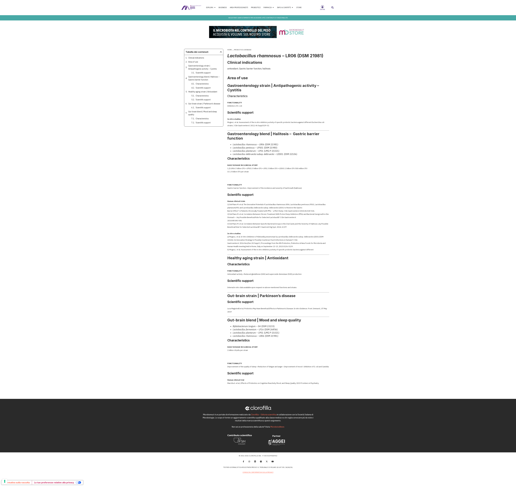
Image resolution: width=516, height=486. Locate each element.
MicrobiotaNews (277, 426)
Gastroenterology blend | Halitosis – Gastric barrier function (204, 78)
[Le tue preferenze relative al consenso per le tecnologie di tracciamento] (4, 481)
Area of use (193, 62)
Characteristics (202, 83)
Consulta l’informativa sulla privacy (258, 472)
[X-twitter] (267, 461)
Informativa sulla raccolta (16, 482)
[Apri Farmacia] (273, 7)
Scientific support (203, 72)
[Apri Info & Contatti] (292, 7)
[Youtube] (272, 461)
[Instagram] (249, 461)
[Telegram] (261, 461)
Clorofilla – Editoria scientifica (264, 414)
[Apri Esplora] (215, 7)
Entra (322, 9)
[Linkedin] (255, 461)
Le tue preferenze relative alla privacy (54, 482)
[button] (333, 8)
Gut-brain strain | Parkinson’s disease (204, 103)
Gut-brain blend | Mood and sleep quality (202, 113)
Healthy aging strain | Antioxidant (202, 91)
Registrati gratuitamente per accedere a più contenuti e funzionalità (258, 18)
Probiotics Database (242, 50)
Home (229, 50)
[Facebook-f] (243, 461)
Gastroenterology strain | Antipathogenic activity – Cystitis (202, 67)
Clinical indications (196, 57)
